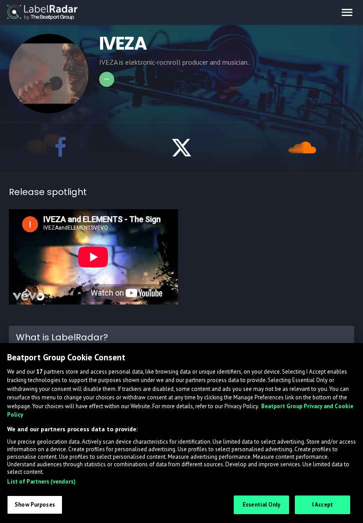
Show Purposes (35, 504)
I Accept (322, 504)
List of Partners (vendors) (41, 481)
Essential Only (261, 504)
